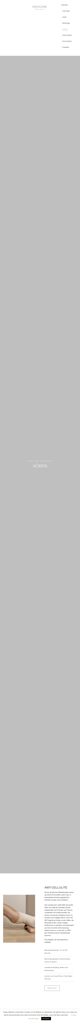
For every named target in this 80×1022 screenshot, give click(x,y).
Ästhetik (64, 5)
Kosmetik (65, 11)
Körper (65, 29)
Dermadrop (67, 41)
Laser (64, 17)
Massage (66, 23)
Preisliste (65, 47)
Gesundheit (67, 35)
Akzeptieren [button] (46, 1018)
